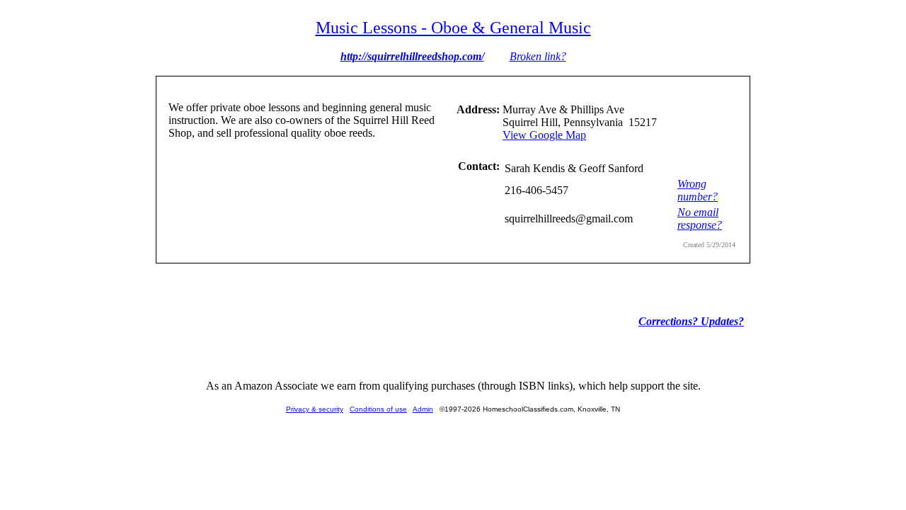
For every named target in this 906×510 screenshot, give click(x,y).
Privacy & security (314, 409)
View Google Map (544, 135)
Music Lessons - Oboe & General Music (453, 27)
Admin (423, 409)
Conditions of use (378, 409)
